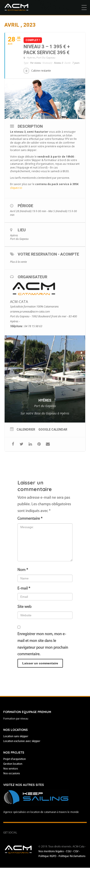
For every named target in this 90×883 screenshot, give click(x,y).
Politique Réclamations (72, 856)
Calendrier (26, 429)
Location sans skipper (15, 736)
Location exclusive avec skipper (21, 741)
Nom (22, 570)
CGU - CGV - (73, 851)
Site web (24, 607)
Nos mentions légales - (52, 851)
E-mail (23, 589)
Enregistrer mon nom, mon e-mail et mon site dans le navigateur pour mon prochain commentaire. (42, 644)
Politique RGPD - (48, 856)
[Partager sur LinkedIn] (30, 444)
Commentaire (29, 519)
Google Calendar (52, 429)
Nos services (10, 768)
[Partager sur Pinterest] (39, 444)
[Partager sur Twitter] (21, 444)
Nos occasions (11, 773)
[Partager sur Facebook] (13, 444)
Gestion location (12, 764)
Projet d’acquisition (14, 759)
